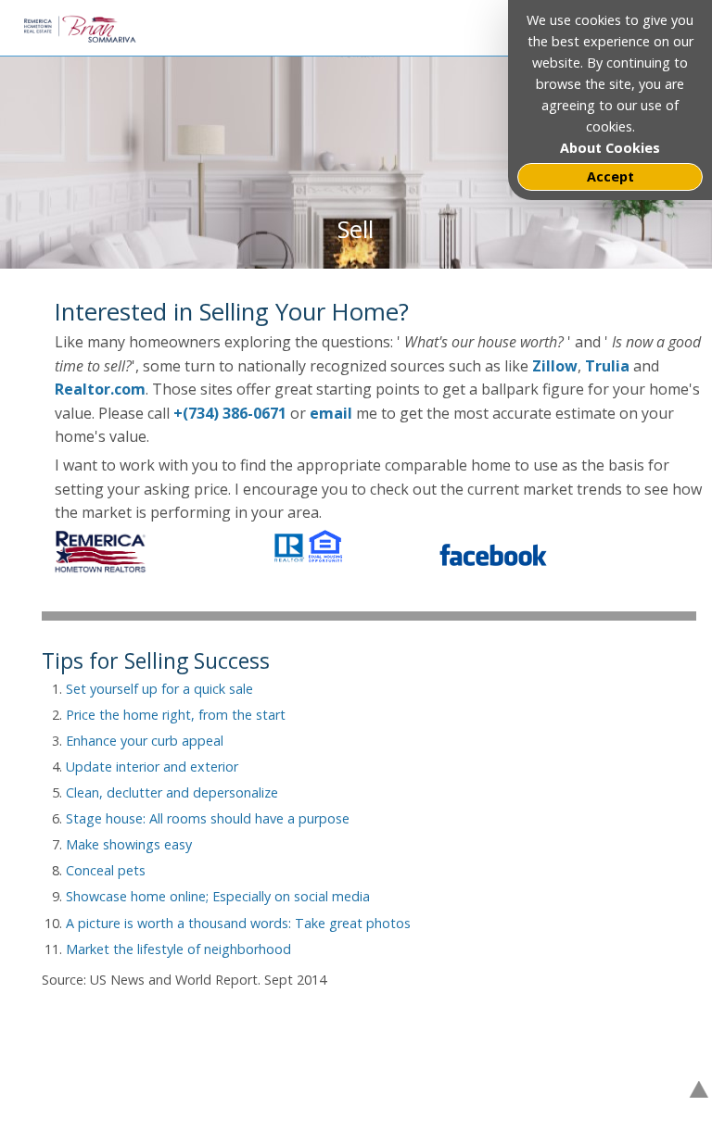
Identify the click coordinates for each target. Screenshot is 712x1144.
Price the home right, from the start (176, 714)
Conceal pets (106, 870)
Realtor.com (100, 389)
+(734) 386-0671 (229, 413)
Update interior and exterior (152, 766)
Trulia (609, 366)
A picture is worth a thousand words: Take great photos (238, 923)
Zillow (555, 366)
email (331, 413)
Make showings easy (129, 844)
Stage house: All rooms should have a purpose (208, 818)
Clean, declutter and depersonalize (172, 792)
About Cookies (610, 148)
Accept (610, 176)
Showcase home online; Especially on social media (218, 896)
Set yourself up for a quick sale (159, 689)
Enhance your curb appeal (144, 740)
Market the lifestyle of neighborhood (178, 949)
